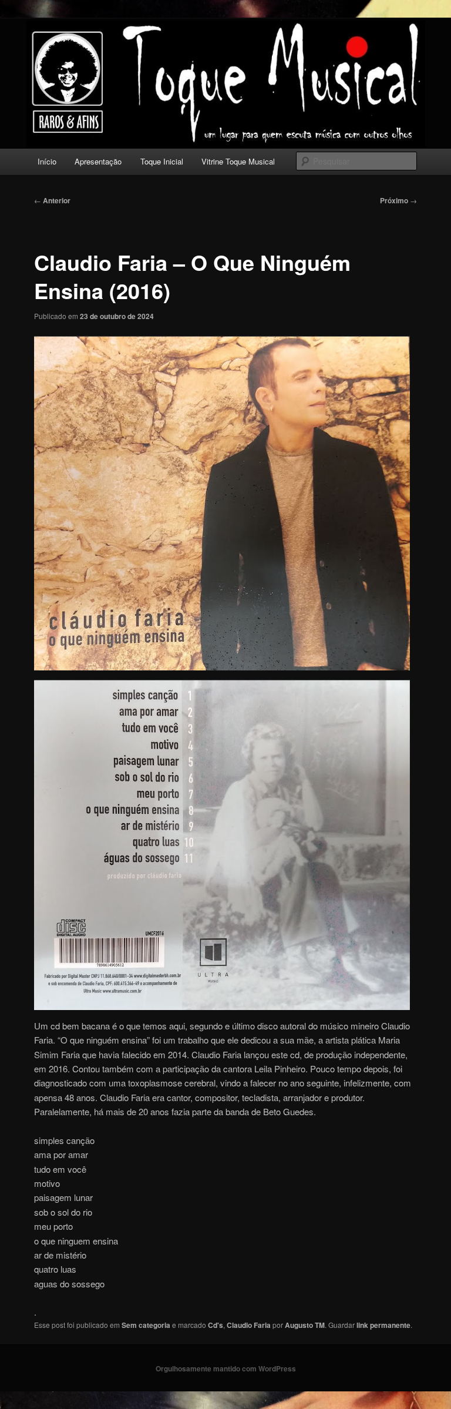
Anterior (52, 200)
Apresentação (98, 161)
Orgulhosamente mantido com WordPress (226, 1368)
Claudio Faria (249, 1325)
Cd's (215, 1325)
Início (47, 161)
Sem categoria (146, 1325)
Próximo (398, 200)
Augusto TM (305, 1325)
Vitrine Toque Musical (238, 161)
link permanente (383, 1325)
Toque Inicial (161, 161)
